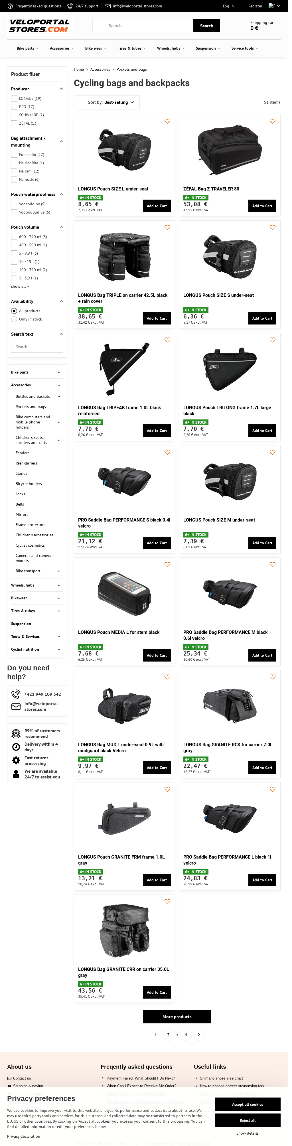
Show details (247, 1133)
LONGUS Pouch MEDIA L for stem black (119, 632)
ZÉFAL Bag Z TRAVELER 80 (211, 189)
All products (29, 310)
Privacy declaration (23, 1136)
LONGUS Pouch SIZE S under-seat (218, 295)
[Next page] (199, 1034)
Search (206, 26)
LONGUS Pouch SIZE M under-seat (219, 520)
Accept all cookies (247, 1104)
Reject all (248, 1120)
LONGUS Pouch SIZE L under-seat (113, 189)
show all (19, 286)
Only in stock (30, 319)
